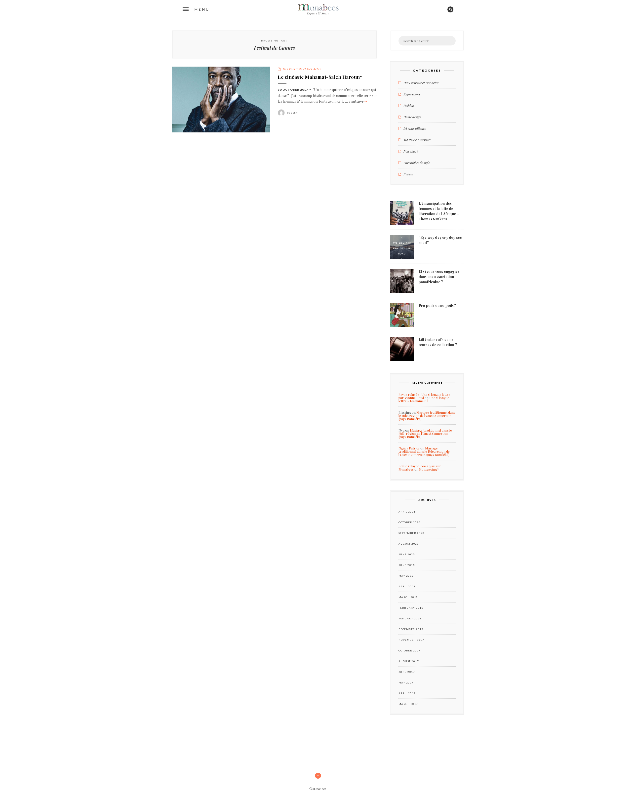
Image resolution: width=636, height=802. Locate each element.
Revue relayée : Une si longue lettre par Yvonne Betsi (424, 396)
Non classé (410, 151)
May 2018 (406, 575)
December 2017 (411, 629)
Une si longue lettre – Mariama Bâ (423, 399)
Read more (358, 101)
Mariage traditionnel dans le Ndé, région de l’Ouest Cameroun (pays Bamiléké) (426, 415)
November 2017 (411, 640)
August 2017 (408, 661)
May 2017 (406, 682)
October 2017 (409, 650)
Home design (412, 117)
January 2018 (410, 618)
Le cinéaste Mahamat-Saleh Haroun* (320, 77)
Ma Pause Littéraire (417, 139)
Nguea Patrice (409, 448)
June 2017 (406, 672)
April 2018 (407, 586)
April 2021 (407, 511)
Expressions (411, 94)
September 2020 (411, 533)
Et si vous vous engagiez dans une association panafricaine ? (439, 276)
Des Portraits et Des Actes (302, 69)
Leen (294, 112)
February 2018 (411, 607)
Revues (408, 174)
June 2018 (406, 565)
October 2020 (409, 522)
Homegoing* (429, 469)
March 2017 (408, 704)
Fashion (408, 105)
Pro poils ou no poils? (437, 305)
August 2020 (408, 543)
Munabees (318, 7)
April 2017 (407, 693)
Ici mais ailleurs (414, 128)
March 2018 (408, 597)
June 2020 (406, 554)
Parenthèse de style (416, 162)
